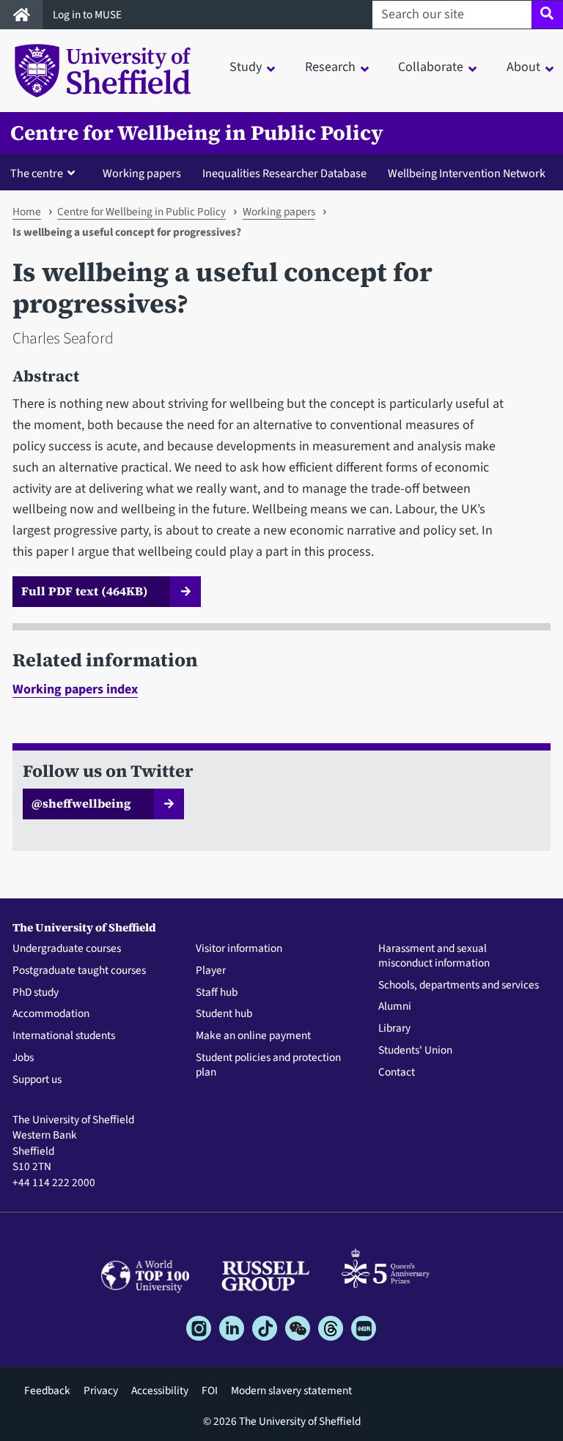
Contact (396, 1072)
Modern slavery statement (291, 1390)
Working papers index (75, 689)
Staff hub (217, 993)
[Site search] (547, 15)
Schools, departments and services (458, 985)
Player (211, 971)
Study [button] (245, 67)
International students (63, 1036)
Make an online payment (253, 1036)
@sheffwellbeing (81, 803)
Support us (37, 1080)
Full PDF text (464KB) (84, 591)
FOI (210, 1390)
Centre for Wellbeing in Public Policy (196, 133)
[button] (45, 172)
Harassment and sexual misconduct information (434, 956)
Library (394, 1028)
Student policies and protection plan (268, 1065)
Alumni (394, 1006)
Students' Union (415, 1050)
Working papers (142, 173)
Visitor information (239, 949)
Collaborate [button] (430, 67)
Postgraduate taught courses (79, 971)
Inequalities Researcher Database (284, 173)
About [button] (523, 67)
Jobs (23, 1058)
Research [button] (330, 67)
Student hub (224, 1014)
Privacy (101, 1390)
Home (26, 212)
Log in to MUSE (88, 15)
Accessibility (159, 1390)
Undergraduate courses (66, 949)
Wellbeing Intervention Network (466, 173)
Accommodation (50, 1014)
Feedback (47, 1390)
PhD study (35, 993)
